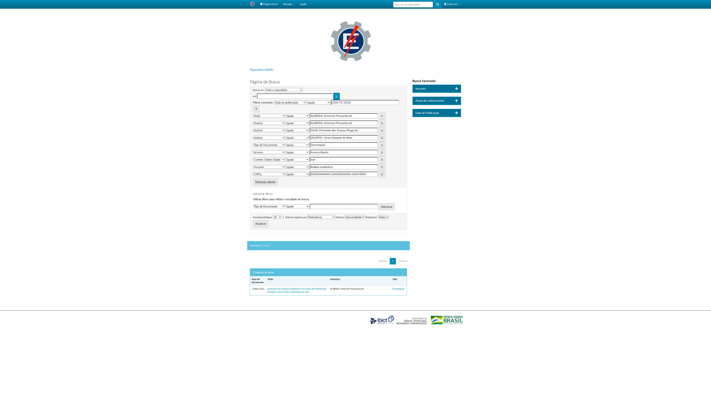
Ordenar (340, 217)
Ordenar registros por (296, 217)
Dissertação (399, 289)
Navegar (288, 4)
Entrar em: (452, 4)
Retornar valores (265, 181)
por (254, 96)
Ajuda (303, 4)
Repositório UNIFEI (261, 69)
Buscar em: (258, 90)
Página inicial (270, 4)
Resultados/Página (262, 217)
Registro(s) (371, 217)
